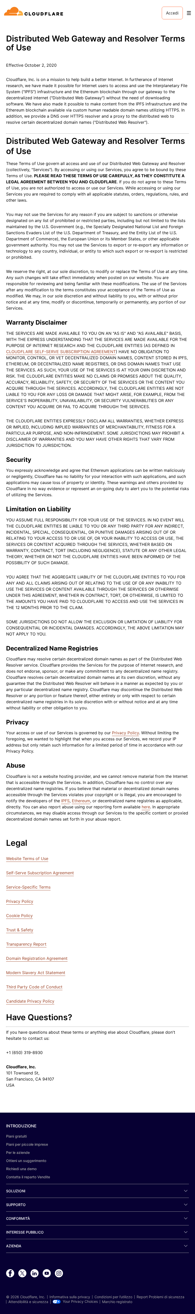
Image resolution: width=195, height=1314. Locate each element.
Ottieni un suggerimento (26, 1160)
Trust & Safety (19, 929)
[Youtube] (47, 1273)
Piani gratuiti (16, 1136)
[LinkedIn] (34, 1273)
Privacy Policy (125, 732)
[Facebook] (10, 1273)
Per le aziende (18, 1152)
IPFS (65, 800)
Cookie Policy (19, 915)
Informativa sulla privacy (70, 1297)
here (146, 806)
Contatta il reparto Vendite (28, 1177)
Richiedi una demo (21, 1169)
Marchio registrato (117, 1302)
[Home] (34, 13)
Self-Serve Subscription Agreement (40, 872)
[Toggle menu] (189, 13)
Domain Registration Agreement (37, 958)
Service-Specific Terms (28, 887)
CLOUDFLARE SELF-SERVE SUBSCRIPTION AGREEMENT (61, 351)
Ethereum (81, 800)
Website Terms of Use (27, 858)
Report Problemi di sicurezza (160, 1297)
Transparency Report (26, 944)
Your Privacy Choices (80, 1301)
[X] (22, 1273)
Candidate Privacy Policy (30, 1001)
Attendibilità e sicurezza (28, 1302)
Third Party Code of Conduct (34, 986)
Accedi (172, 13)
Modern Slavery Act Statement (35, 972)
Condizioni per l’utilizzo (113, 1297)
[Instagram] (59, 1273)
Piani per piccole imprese (27, 1144)
